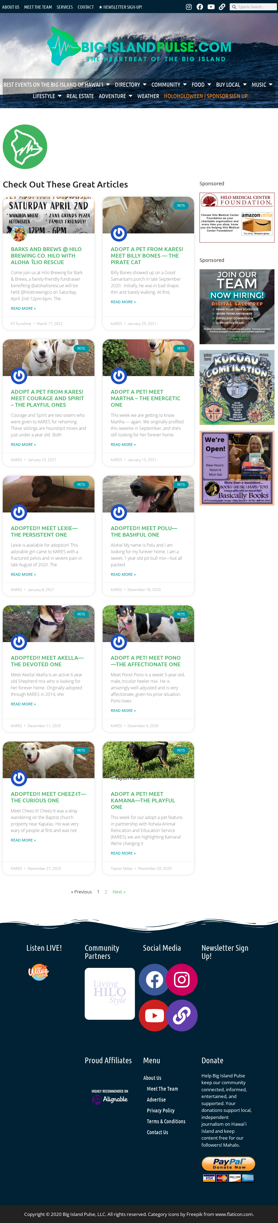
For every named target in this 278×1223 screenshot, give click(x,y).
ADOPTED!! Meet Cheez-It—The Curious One (48, 797)
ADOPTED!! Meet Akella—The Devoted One (47, 661)
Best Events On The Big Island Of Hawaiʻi (53, 84)
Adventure (112, 95)
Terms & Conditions (166, 1121)
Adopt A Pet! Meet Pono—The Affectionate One (146, 661)
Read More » (23, 308)
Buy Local (228, 84)
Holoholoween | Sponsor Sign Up (206, 95)
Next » (119, 891)
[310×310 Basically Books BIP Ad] (237, 504)
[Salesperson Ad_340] (237, 342)
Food (198, 84)
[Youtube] (211, 7)
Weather (148, 95)
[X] (237, 241)
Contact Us (157, 1132)
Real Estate (80, 95)
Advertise (156, 1099)
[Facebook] (200, 7)
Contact (86, 7)
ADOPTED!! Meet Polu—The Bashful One (144, 531)
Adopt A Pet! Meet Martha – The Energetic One (146, 398)
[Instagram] (188, 7)
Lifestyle (44, 95)
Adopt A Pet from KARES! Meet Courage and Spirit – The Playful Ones (47, 398)
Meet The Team (162, 1088)
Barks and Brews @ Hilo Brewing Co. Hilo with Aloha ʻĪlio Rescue (46, 255)
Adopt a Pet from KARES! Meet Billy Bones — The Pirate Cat (147, 255)
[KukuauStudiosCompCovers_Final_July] (237, 423)
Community (165, 84)
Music (259, 84)
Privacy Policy (161, 1110)
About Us (10, 7)
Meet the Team (38, 7)
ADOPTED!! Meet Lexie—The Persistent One (44, 531)
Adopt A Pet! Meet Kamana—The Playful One (143, 800)
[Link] (222, 7)
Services (65, 7)
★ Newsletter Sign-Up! (120, 7)
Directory (127, 84)
